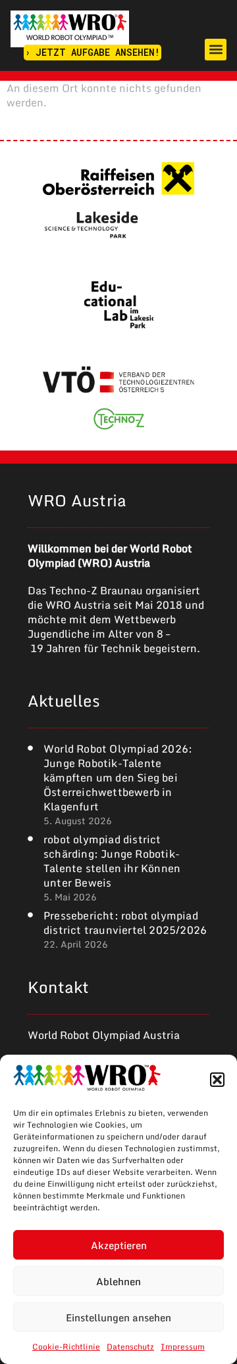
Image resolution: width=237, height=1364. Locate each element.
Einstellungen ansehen (118, 1317)
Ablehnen (118, 1281)
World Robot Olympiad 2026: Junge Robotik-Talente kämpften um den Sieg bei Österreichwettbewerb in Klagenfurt (117, 777)
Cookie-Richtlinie (66, 1346)
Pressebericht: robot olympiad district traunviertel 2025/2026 (125, 922)
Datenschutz (130, 1346)
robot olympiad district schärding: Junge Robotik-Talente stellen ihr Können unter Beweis (111, 861)
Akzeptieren (119, 1245)
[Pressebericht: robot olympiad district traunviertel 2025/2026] (30, 914)
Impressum (183, 1346)
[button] (217, 1079)
